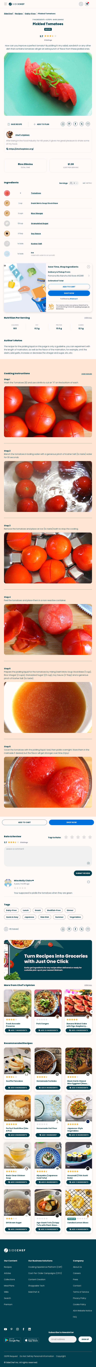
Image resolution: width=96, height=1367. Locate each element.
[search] (81, 4)
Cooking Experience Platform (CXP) (45, 1267)
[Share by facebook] (76, 124)
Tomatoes (36, 193)
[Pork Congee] (48, 1012)
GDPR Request (11, 1356)
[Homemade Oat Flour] (48, 1117)
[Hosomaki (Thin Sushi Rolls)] (78, 1164)
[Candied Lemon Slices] (78, 1211)
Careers (77, 1273)
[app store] (31, 1340)
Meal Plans (9, 1285)
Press (75, 1279)
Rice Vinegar (37, 213)
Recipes (8, 1267)
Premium (8, 1304)
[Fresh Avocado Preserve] (17, 1012)
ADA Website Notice (82, 1310)
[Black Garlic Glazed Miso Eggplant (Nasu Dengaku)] (78, 1070)
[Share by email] (89, 124)
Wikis (6, 1292)
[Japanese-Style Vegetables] (78, 1117)
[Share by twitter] (83, 124)
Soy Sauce (36, 233)
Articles (7, 1273)
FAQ (75, 1316)
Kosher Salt (36, 243)
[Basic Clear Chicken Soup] (17, 1164)
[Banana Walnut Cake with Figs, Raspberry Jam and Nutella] (78, 1012)
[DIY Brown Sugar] (17, 1211)
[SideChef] (14, 1251)
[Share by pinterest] (70, 124)
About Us (77, 1267)
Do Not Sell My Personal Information (37, 1356)
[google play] (12, 1340)
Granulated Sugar (39, 223)
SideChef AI (33, 1292)
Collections (9, 1279)
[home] (16, 4)
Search (7, 1298)
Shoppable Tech (36, 1285)
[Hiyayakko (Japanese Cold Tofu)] (48, 1164)
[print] (63, 124)
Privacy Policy (79, 1298)
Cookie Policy (79, 1304)
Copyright (61, 1356)
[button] (5, 3)
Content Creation (36, 1279)
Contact (77, 1285)
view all (88, 985)
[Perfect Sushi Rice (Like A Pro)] (17, 1117)
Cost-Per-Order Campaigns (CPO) (45, 1273)
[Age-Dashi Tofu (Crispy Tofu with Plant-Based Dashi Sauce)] (48, 1211)
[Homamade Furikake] (48, 1070)
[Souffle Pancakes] (17, 1070)
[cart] (87, 4)
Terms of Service (81, 1292)
